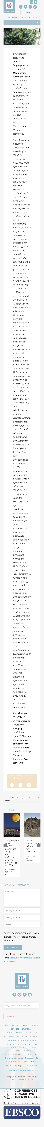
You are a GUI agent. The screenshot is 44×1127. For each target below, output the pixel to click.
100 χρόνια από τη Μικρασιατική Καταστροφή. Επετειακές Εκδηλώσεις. (22, 1048)
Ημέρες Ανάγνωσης (14, 1040)
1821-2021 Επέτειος (29, 1062)
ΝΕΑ (36, 1058)
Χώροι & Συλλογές (28, 1040)
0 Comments (9, 873)
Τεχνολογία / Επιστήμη (22, 1044)
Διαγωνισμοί (29, 1058)
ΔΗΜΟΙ (18, 1037)
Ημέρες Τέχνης (9, 1025)
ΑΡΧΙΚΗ (25, 1066)
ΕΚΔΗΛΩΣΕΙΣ (34, 1025)
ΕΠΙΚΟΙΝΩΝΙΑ (34, 1037)
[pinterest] (30, 7)
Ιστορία (34, 1044)
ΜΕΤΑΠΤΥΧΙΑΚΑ (26, 1029)
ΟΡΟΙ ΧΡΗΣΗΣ (13, 1070)
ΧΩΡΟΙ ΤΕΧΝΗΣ (9, 1037)
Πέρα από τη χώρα (31, 1054)
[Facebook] (12, 785)
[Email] (28, 785)
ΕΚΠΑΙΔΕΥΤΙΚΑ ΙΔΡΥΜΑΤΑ (13, 1033)
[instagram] (25, 7)
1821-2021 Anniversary (13, 1066)
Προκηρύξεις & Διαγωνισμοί (14, 1058)
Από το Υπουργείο (29, 798)
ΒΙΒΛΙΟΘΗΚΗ (15, 1029)
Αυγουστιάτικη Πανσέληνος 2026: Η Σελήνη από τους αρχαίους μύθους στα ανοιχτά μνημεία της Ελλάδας (12, 853)
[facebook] (21, 7)
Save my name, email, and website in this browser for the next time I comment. (21, 936)
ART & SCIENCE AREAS (13, 1062)
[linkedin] (35, 7)
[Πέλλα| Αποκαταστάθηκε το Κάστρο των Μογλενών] (32, 814)
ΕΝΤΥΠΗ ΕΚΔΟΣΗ (22, 1025)
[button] (5, 845)
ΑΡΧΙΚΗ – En (33, 1066)
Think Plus (30, 1080)
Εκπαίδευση (10, 1044)
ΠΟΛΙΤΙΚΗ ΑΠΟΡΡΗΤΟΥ (27, 1070)
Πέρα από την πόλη (17, 1054)
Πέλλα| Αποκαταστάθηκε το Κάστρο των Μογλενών (34, 846)
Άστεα (7, 1054)
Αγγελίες (25, 1037)
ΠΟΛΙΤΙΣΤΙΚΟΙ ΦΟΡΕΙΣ (30, 1033)
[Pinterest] (20, 785)
